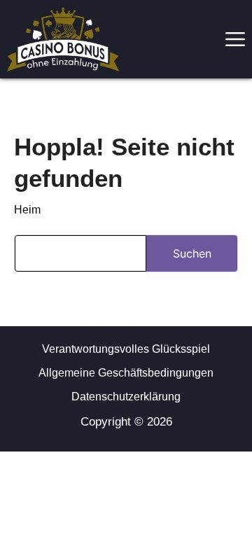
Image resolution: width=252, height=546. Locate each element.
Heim (27, 210)
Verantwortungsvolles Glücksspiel (126, 349)
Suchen (192, 253)
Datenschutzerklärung (126, 396)
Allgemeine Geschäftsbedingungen (126, 373)
